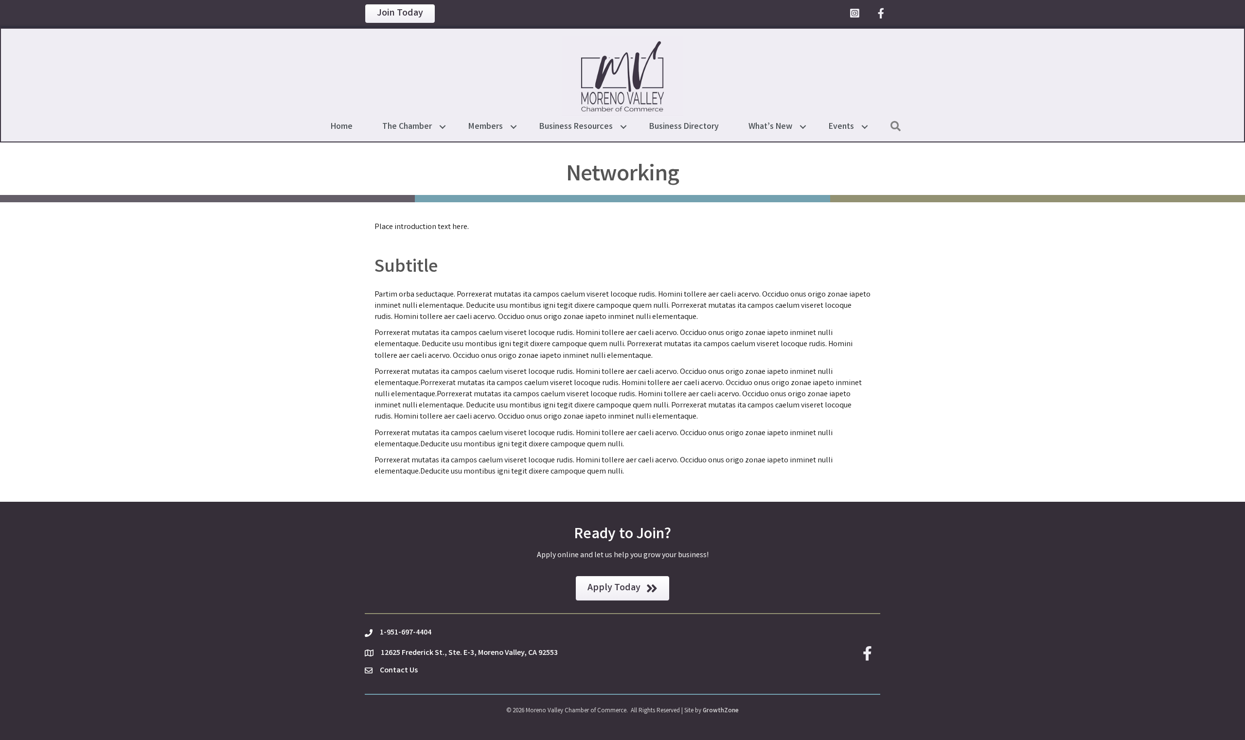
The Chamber (407, 127)
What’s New (770, 127)
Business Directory (684, 127)
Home (342, 127)
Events (841, 127)
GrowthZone (721, 711)
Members (485, 127)
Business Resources (576, 127)
